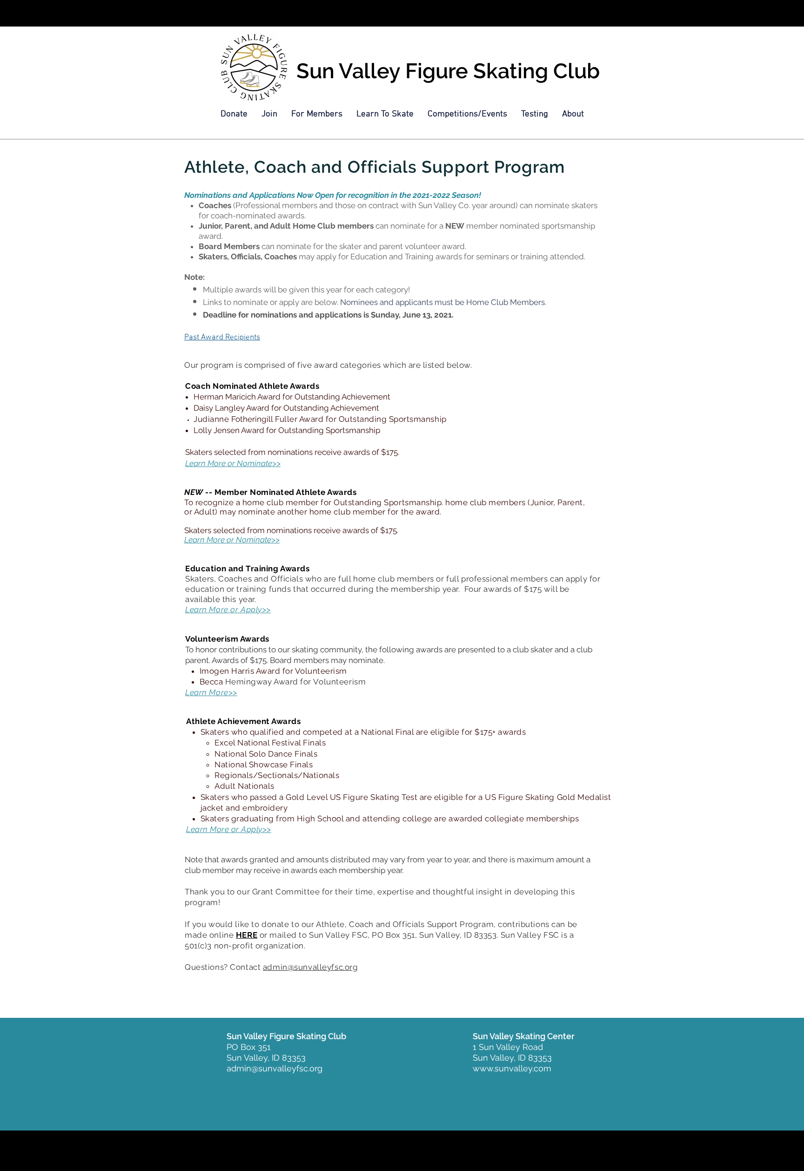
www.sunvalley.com (512, 1068)
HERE (246, 935)
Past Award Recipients (222, 337)
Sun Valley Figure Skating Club (448, 71)
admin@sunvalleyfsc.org (310, 967)
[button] (269, 114)
